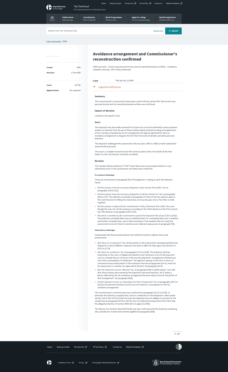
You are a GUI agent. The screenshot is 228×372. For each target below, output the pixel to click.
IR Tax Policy (144, 3)
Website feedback (172, 3)
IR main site (129, 3)
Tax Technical (81, 6)
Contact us (158, 3)
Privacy (81, 363)
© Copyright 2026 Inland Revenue (104, 363)
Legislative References (109, 87)
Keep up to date (115, 3)
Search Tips (158, 31)
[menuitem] (49, 347)
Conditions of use (64, 363)
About (104, 3)
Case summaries (53, 41)
